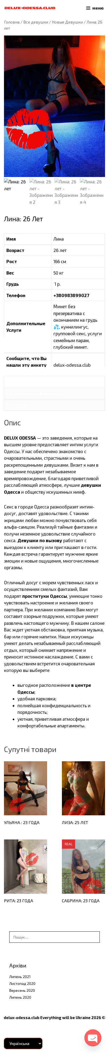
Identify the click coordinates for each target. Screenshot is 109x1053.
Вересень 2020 (22, 990)
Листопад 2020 (22, 983)
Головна (12, 21)
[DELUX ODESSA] (30, 8)
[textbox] (61, 705)
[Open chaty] (92, 1037)
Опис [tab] (14, 381)
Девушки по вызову (39, 540)
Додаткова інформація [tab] (35, 393)
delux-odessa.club (71, 365)
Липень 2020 (20, 997)
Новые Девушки (67, 21)
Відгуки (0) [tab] (21, 405)
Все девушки (35, 21)
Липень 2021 (20, 976)
